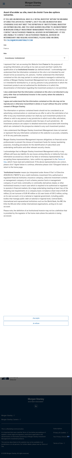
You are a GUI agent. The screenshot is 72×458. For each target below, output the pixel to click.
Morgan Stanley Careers (10, 419)
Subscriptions (57, 428)
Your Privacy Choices (60, 437)
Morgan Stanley (7, 415)
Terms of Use (58, 443)
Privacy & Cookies (59, 433)
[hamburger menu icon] (4, 4)
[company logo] (33, 4)
